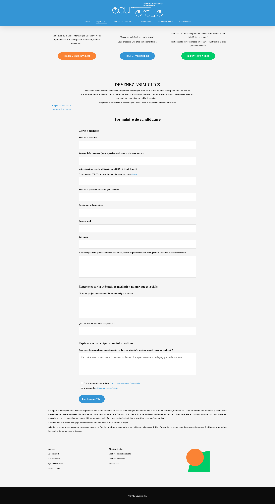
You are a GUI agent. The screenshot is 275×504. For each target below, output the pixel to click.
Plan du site (113, 463)
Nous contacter (185, 21)
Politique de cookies (117, 458)
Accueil (87, 21)
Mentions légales (115, 448)
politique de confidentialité (106, 387)
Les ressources (145, 21)
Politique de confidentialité (120, 453)
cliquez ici (135, 174)
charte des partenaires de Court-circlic (125, 383)
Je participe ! (101, 21)
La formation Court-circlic (123, 21)
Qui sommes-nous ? (165, 21)
